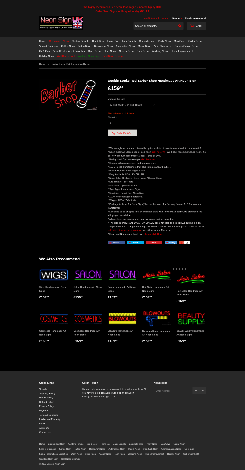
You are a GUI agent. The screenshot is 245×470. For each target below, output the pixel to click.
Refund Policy (46, 402)
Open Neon (94, 51)
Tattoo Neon (84, 46)
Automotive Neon (125, 46)
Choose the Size (116, 99)
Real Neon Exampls (113, 56)
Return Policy (46, 397)
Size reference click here (121, 113)
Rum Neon (142, 51)
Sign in (176, 18)
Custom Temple (80, 41)
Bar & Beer (98, 41)
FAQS (42, 423)
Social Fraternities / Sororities (69, 51)
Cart (198, 25)
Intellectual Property (49, 419)
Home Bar (112, 41)
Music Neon (144, 46)
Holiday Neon (46, 56)
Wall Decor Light (66, 56)
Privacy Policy (46, 406)
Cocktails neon (147, 41)
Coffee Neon (68, 46)
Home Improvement (182, 51)
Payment (43, 410)
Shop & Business (48, 46)
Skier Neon (110, 51)
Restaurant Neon (103, 46)
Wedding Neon (160, 51)
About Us (44, 428)
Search (43, 389)
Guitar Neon (195, 41)
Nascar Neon (126, 51)
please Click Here (153, 234)
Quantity (112, 117)
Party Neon (164, 41)
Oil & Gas (44, 51)
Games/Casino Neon (186, 46)
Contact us (44, 432)
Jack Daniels (129, 41)
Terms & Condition (48, 415)
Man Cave (179, 41)
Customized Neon (59, 41)
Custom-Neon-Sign (56, 464)
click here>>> (159, 152)
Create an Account (195, 18)
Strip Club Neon (162, 46)
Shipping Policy (47, 393)
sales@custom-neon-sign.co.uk (125, 230)
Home (42, 41)
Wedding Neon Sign (88, 56)
